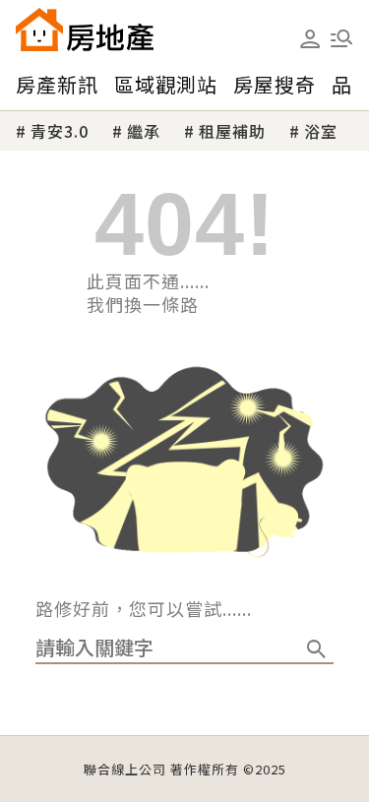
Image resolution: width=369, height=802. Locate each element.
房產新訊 (57, 84)
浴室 (321, 131)
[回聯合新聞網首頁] (39, 29)
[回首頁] (85, 29)
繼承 (143, 131)
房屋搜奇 (274, 84)
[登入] (310, 39)
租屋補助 (232, 131)
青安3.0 (60, 131)
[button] (341, 38)
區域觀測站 (165, 84)
